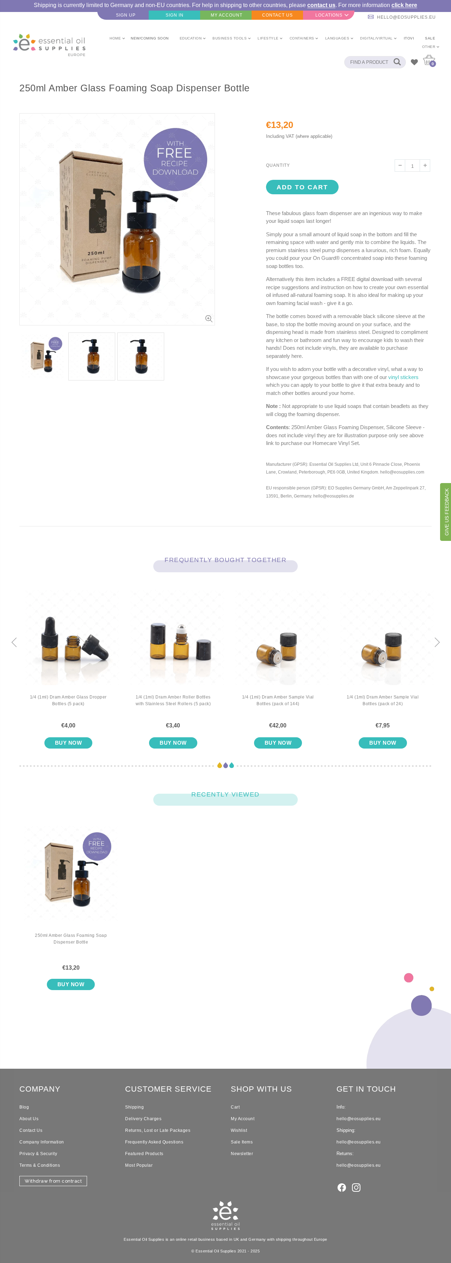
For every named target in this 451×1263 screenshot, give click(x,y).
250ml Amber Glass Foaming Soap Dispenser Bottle (71, 939)
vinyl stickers (403, 377)
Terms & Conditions (39, 1165)
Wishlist (239, 1130)
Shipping (134, 1107)
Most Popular (139, 1165)
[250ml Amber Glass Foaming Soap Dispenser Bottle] (71, 879)
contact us (321, 5)
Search (397, 62)
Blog (24, 1107)
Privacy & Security (38, 1153)
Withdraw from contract (53, 1181)
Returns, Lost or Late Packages (157, 1130)
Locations (328, 15)
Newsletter (242, 1153)
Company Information (41, 1142)
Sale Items (242, 1142)
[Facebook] (341, 1187)
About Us (28, 1118)
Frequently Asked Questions (154, 1142)
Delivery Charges (143, 1118)
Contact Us (30, 1130)
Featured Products (144, 1153)
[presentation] (14, 642)
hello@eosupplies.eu (406, 17)
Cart (235, 1107)
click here (404, 5)
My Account (242, 1118)
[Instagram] (356, 1187)
